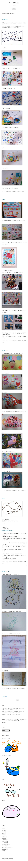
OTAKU (3, 833)
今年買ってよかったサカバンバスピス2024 (10, 711)
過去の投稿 (4, 696)
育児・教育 (4, 849)
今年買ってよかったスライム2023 (8, 714)
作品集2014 (5, 350)
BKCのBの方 (14, 2)
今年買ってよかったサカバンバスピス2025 (10, 708)
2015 (3, 498)
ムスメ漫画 (4, 842)
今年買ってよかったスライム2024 (8, 712)
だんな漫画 (4, 839)
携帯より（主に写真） (6, 847)
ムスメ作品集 (8, 191)
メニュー (14, 8)
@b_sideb (3, 722)
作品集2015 (5, 19)
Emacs (3, 831)
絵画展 (3, 199)
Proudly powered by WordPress (7, 858)
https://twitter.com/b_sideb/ (7, 530)
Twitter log (3, 836)
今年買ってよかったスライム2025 (8, 709)
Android (3, 828)
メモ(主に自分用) (5, 844)
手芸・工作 (4, 845)
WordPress (4, 838)
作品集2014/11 (6, 571)
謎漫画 (3, 850)
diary (7, 340)
